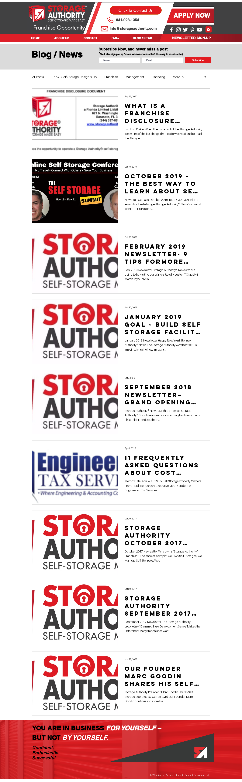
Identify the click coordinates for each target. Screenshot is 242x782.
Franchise (111, 77)
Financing (158, 77)
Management (135, 77)
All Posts (38, 77)
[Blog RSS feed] (209, 29)
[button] (66, 38)
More (176, 77)
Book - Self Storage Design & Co (74, 77)
